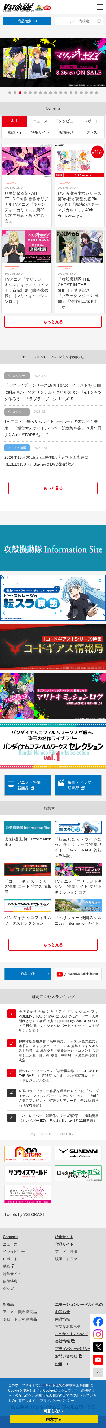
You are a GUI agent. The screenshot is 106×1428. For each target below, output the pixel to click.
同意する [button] (54, 1419)
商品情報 (62, 1319)
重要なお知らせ (68, 1326)
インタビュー (66, 121)
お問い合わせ (66, 1356)
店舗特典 (66, 132)
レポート (91, 121)
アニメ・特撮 (66, 1251)
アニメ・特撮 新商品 (20, 1312)
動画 (12, 132)
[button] (9, 92)
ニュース (40, 121)
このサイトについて (71, 1334)
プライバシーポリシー (73, 1349)
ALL (14, 121)
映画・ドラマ (66, 1259)
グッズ (91, 132)
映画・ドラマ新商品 (79, 785)
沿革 (58, 1364)
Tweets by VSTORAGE (24, 1214)
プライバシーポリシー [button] (57, 1401)
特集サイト (40, 132)
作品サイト (64, 1244)
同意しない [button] (53, 1411)
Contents (10, 1237)
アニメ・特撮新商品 (29, 785)
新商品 (8, 1304)
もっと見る (53, 321)
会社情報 (62, 1341)
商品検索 (24, 21)
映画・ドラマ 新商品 (20, 1319)
